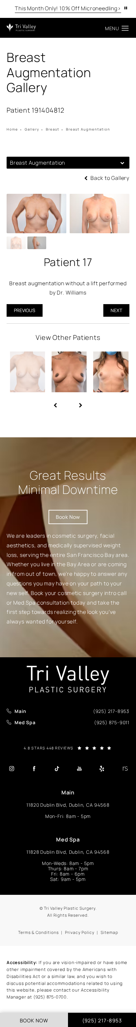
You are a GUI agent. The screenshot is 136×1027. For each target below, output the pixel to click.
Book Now (68, 517)
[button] (125, 28)
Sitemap (109, 932)
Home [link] (12, 129)
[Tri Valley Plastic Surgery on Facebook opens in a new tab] (34, 769)
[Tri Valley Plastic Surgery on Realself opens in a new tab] (124, 769)
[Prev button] (55, 403)
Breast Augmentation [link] (88, 129)
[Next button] (81, 403)
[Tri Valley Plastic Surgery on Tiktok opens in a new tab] (57, 769)
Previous (24, 310)
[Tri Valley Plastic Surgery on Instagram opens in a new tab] (12, 769)
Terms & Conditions (38, 932)
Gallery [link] (32, 129)
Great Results (68, 482)
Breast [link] (52, 129)
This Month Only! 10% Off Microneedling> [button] (68, 8)
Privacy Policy (79, 932)
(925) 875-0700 (50, 997)
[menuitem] (11, 768)
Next (116, 310)
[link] (111, 711)
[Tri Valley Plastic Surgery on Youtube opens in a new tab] (79, 769)
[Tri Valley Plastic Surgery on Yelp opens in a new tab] (102, 769)
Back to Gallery (109, 178)
